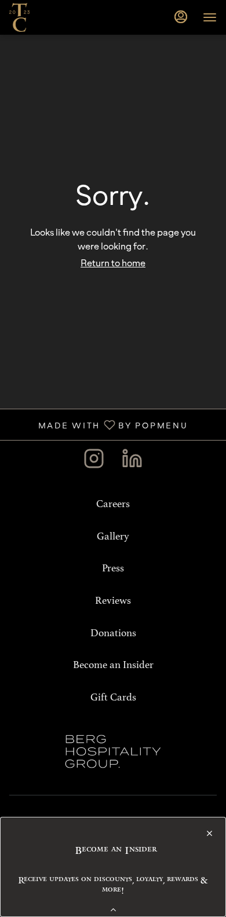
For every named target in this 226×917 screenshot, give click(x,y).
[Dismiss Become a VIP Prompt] (209, 833)
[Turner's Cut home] (61, 17)
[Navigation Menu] (210, 17)
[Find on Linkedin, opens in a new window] (132, 461)
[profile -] (181, 17)
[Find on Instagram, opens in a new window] (93, 461)
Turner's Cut (113, 751)
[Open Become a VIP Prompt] (113, 909)
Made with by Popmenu (98, 424)
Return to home (113, 263)
